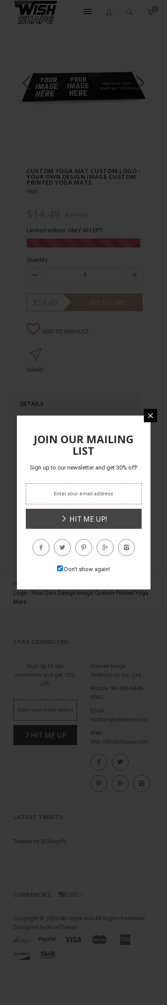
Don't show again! (87, 569)
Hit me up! (87, 519)
